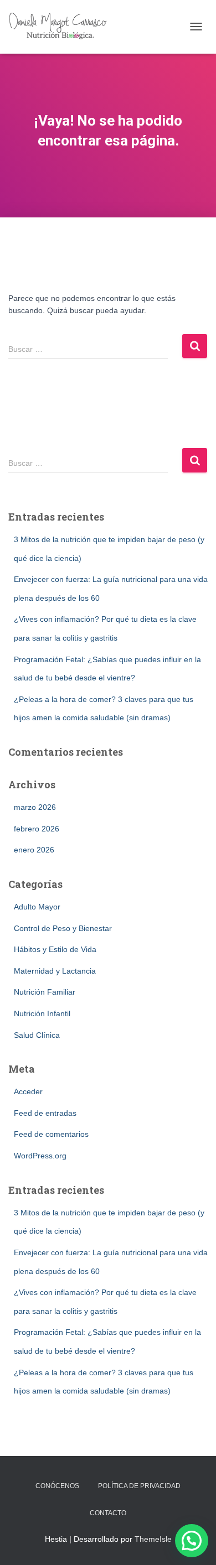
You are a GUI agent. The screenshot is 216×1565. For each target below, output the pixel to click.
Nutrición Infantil (42, 1013)
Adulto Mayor (37, 906)
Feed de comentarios (51, 1134)
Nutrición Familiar (44, 991)
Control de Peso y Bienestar (63, 928)
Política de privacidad (139, 1486)
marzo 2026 (35, 807)
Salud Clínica (37, 1035)
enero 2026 (34, 849)
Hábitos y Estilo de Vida (55, 949)
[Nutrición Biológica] (64, 27)
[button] (191, 1540)
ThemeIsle (153, 1539)
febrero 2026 (36, 828)
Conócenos (57, 1486)
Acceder (28, 1091)
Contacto (108, 1513)
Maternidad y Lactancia (55, 970)
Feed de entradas (45, 1113)
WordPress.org (40, 1155)
